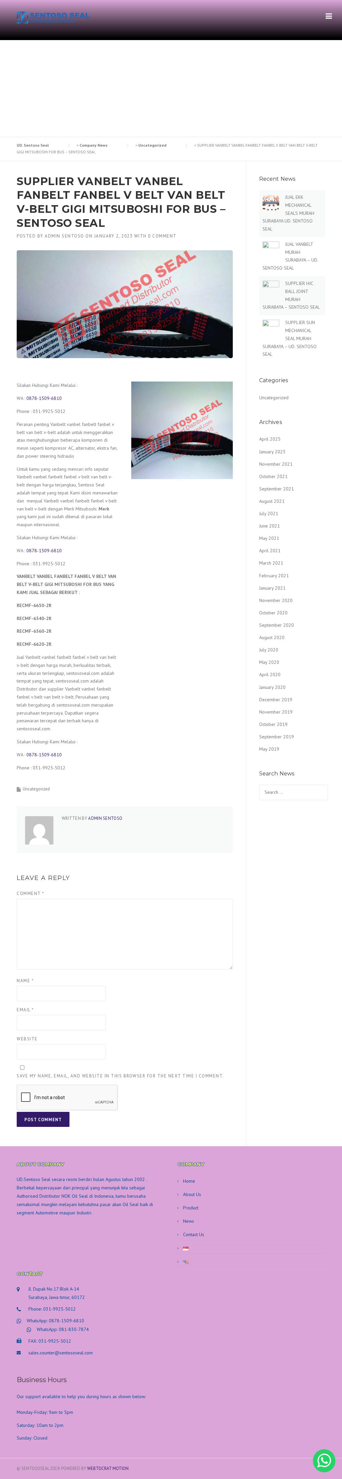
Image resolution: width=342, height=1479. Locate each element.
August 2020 (272, 637)
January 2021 (272, 588)
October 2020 (273, 613)
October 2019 (273, 724)
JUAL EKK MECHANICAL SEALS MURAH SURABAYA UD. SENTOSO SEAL (288, 213)
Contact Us (193, 1234)
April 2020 (270, 675)
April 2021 (270, 551)
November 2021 (276, 464)
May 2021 (269, 538)
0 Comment (162, 236)
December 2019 (275, 700)
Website (27, 1039)
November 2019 (276, 712)
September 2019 (276, 737)
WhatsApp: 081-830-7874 (63, 1329)
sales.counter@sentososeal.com (60, 1353)
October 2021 (273, 476)
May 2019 (269, 749)
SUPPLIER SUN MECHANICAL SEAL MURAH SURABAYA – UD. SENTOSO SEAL (290, 338)
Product (190, 1208)
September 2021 (276, 489)
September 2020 (276, 625)
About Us (192, 1194)
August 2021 (272, 501)
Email (25, 1010)
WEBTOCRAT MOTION (108, 1468)
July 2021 (268, 513)
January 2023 (272, 452)
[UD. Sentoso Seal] (53, 17)
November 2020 (276, 600)
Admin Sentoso (64, 236)
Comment (30, 893)
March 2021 (271, 563)
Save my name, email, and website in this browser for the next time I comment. (120, 1076)
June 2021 (269, 526)
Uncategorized (36, 789)
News (188, 1221)
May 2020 (269, 662)
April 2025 (270, 439)
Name (25, 981)
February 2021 (274, 576)
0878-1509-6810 (44, 398)
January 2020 (272, 687)
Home (189, 1181)
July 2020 (268, 650)
